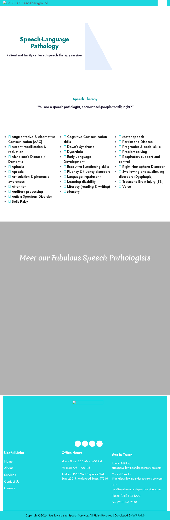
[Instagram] (99, 444)
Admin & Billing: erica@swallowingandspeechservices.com (137, 465)
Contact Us (11, 481)
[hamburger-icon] (162, 3)
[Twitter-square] (85, 444)
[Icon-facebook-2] (78, 444)
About (8, 468)
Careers (9, 488)
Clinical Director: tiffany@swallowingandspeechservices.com (137, 476)
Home (8, 461)
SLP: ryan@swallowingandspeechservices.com (136, 487)
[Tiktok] (92, 444)
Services (10, 475)
